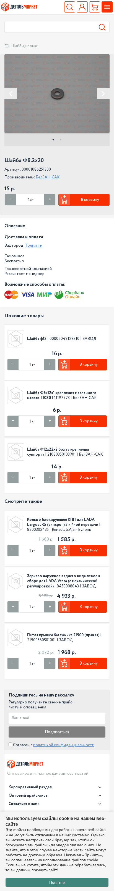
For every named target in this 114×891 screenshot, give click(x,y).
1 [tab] (53, 139)
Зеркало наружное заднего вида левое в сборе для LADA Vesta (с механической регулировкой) (63, 581)
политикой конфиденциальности (63, 745)
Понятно (57, 882)
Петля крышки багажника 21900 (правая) (63, 635)
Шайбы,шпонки (24, 46)
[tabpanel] (57, 93)
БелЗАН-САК (47, 177)
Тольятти (33, 245)
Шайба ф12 (36, 339)
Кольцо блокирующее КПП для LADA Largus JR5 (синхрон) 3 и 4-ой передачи (62, 522)
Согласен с (53, 745)
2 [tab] (60, 139)
